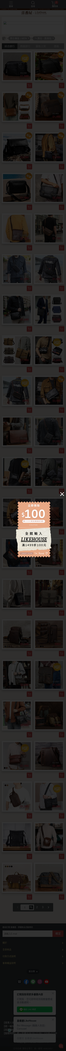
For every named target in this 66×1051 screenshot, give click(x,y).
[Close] (62, 493)
